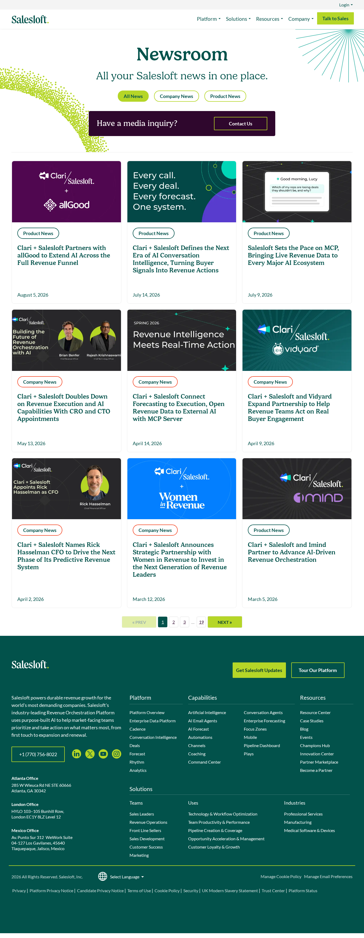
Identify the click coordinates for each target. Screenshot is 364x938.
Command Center (204, 761)
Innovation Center (317, 753)
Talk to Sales (335, 18)
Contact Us (240, 123)
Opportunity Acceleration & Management (226, 838)
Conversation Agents (263, 712)
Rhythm (137, 761)
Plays (249, 753)
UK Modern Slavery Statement (230, 890)
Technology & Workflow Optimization (222, 813)
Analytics (138, 770)
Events (306, 737)
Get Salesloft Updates (259, 670)
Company (299, 19)
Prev (139, 622)
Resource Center (315, 712)
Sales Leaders (142, 813)
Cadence (137, 728)
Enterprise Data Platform (153, 720)
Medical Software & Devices (309, 830)
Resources (267, 19)
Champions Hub (315, 745)
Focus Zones (255, 728)
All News (133, 96)
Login (344, 4)
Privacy (19, 890)
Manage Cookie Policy (281, 876)
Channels (196, 745)
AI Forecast (198, 728)
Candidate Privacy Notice (100, 890)
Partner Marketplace (319, 761)
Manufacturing (298, 822)
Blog (304, 728)
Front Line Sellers (145, 830)
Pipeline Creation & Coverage (215, 830)
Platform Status (303, 890)
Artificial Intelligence (207, 712)
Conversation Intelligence (153, 737)
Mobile (250, 737)
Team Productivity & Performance (219, 822)
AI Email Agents (202, 720)
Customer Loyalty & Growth (214, 846)
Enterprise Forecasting (264, 720)
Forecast (137, 753)
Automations (200, 737)
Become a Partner (316, 770)
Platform (207, 19)
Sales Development (147, 838)
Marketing (139, 855)
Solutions (236, 19)
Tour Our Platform (318, 670)
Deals (135, 745)
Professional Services (303, 813)
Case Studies (311, 720)
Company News (176, 96)
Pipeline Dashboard (262, 745)
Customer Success (146, 846)
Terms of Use (139, 890)
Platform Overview (147, 712)
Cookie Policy (167, 890)
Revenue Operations (148, 822)
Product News (225, 96)
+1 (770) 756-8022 (38, 754)
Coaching (196, 753)
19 (201, 621)
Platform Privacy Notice (51, 890)
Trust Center (273, 890)
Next (225, 622)
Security (190, 890)
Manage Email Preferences (328, 876)
